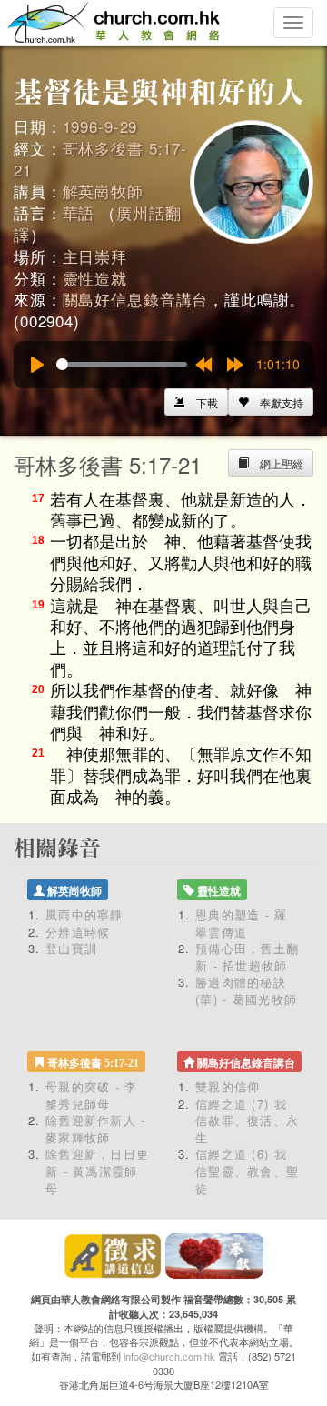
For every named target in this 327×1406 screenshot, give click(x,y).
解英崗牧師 (103, 190)
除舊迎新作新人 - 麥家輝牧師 (95, 1128)
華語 (79, 212)
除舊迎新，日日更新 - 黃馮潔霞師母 (97, 1170)
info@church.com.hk (169, 1356)
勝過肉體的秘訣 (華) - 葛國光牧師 (246, 990)
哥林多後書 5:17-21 (100, 158)
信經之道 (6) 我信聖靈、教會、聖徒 (247, 1170)
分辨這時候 (78, 931)
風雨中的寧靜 (84, 914)
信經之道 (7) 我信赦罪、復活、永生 (247, 1120)
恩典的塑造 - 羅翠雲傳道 (241, 923)
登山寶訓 (71, 948)
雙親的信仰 (228, 1086)
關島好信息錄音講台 (136, 298)
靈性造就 (95, 277)
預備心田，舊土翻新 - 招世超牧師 (247, 956)
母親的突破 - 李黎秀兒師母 (91, 1095)
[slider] (121, 364)
